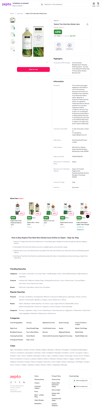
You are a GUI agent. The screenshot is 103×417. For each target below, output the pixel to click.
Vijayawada (56, 371)
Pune (53, 368)
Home (12, 13)
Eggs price (69, 317)
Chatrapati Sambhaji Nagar (78, 356)
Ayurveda (20, 13)
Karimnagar (69, 362)
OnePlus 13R (23, 287)
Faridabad (50, 359)
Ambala (25, 356)
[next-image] (47, 62)
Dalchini (21, 306)
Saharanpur (71, 368)
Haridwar (13, 362)
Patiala (33, 368)
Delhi (43, 359)
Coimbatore (20, 359)
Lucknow (26, 365)
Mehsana (53, 365)
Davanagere (29, 359)
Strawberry (29, 303)
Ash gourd (54, 303)
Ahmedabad (18, 356)
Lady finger (71, 303)
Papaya (44, 306)
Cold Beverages (51, 280)
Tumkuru (17, 371)
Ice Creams (22, 280)
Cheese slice (77, 317)
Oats (59, 280)
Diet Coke (22, 290)
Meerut (46, 365)
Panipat (27, 368)
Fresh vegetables (24, 320)
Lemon (84, 303)
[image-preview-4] (12, 48)
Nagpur (72, 365)
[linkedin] (25, 389)
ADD (21, 220)
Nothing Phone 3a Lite (52, 287)
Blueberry (38, 306)
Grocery (21, 317)
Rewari (64, 368)
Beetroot (46, 303)
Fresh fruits (86, 317)
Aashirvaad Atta (36, 310)
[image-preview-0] (12, 20)
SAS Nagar (79, 368)
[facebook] (21, 389)
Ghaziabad (57, 359)
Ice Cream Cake (40, 280)
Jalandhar (55, 362)
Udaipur (24, 371)
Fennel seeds (29, 306)
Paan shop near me (58, 317)
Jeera (50, 306)
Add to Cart (33, 69)
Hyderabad (36, 362)
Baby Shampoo (82, 280)
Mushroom (56, 306)
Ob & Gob (22, 294)
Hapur (86, 359)
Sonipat (86, 368)
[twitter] (16, 389)
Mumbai (59, 365)
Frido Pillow (30, 294)
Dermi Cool (38, 294)
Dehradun (37, 359)
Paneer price (52, 320)
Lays (51, 310)
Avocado (22, 303)
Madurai (40, 365)
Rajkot (59, 368)
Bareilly (38, 356)
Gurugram (79, 359)
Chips (35, 317)
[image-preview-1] (12, 27)
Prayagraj (39, 368)
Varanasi (43, 371)
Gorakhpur (65, 359)
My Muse (27, 310)
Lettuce (63, 306)
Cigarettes (28, 317)
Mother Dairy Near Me (26, 313)
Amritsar (32, 356)
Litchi (62, 287)
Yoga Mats (22, 283)
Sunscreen (30, 280)
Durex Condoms (55, 313)
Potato (78, 303)
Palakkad (13, 368)
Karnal (76, 362)
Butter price (42, 320)
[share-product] (87, 24)
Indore (43, 362)
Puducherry (47, 368)
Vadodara (31, 371)
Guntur (72, 359)
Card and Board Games (69, 280)
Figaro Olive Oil (59, 310)
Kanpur (61, 362)
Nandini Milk (69, 310)
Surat (11, 371)
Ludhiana (33, 365)
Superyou (46, 313)
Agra (11, 356)
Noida (83, 365)
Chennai (12, 359)
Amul (76, 310)
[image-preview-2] (12, 34)
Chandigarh (65, 356)
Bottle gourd (62, 303)
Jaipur (49, 362)
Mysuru (65, 365)
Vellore (49, 371)
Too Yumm (45, 310)
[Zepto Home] (6, 4)
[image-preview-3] (12, 41)
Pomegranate (38, 303)
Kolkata (86, 362)
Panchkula (20, 368)
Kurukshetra (18, 365)
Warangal (64, 371)
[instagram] (12, 389)
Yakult (21, 310)
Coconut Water (79, 287)
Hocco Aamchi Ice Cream (35, 290)
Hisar (18, 362)
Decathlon (46, 294)
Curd (39, 317)
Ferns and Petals (67, 313)
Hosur (23, 362)
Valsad (37, 371)
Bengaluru (51, 356)
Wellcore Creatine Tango (36, 287)
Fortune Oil (38, 313)
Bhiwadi (58, 356)
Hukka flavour (47, 317)
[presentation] (15, 13)
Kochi (81, 362)
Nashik (78, 365)
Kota (11, 365)
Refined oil (34, 320)
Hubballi (29, 362)
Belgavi (44, 356)
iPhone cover (69, 287)
